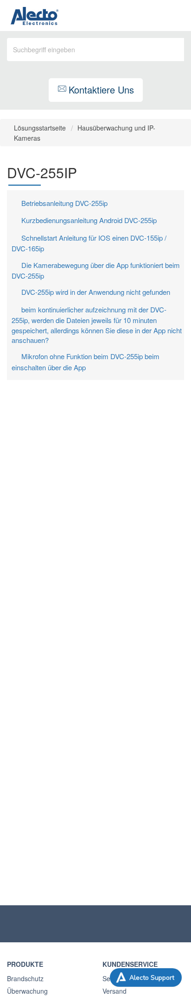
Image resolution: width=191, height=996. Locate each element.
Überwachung (27, 991)
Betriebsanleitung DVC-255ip (64, 203)
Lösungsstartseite (41, 127)
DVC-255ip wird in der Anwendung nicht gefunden (95, 292)
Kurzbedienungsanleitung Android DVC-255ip (89, 220)
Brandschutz (25, 978)
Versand (114, 991)
